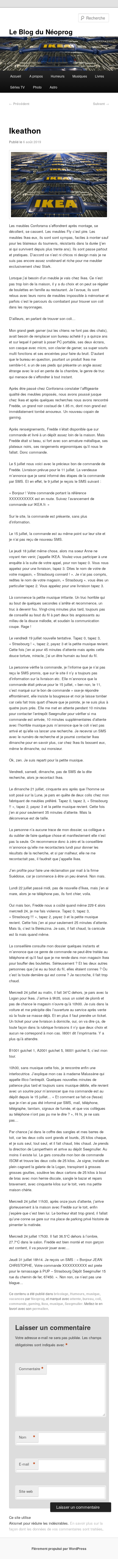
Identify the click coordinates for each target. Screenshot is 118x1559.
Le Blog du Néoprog (41, 31)
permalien (40, 1308)
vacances (16, 1298)
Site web (26, 1491)
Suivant (101, 103)
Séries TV (17, 87)
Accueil (15, 76)
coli (98, 1298)
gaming (34, 1303)
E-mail (27, 1464)
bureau (88, 1298)
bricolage (61, 1293)
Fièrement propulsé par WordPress (59, 1548)
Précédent (19, 103)
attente (75, 1298)
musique (93, 1293)
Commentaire (31, 1368)
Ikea (44, 1303)
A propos (36, 76)
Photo (37, 87)
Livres (99, 76)
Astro (53, 87)
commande (18, 1303)
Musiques (79, 76)
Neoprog (37, 1298)
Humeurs (57, 76)
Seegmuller (74, 1303)
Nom (27, 1437)
